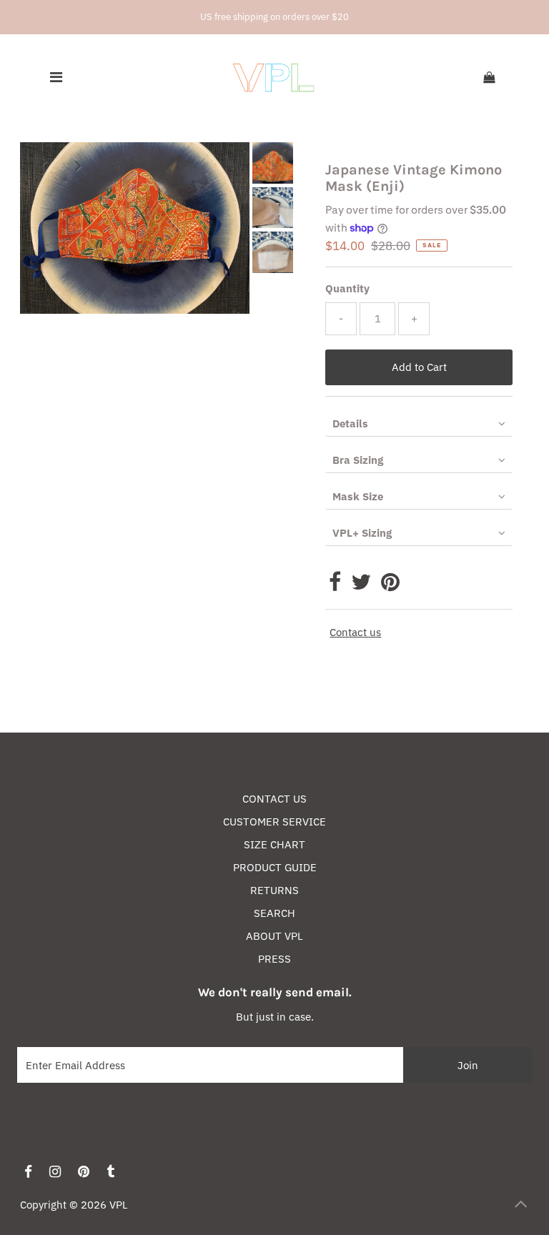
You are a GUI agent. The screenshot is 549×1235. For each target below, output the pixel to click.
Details (350, 423)
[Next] (78, 165)
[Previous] (43, 165)
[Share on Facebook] (335, 585)
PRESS (274, 959)
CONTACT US (274, 798)
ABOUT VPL (274, 936)
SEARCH (274, 913)
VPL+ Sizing (362, 533)
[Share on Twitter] (361, 585)
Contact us (355, 632)
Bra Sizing (357, 460)
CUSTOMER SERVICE (274, 821)
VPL (118, 1204)
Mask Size (357, 496)
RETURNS (274, 890)
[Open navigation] (55, 78)
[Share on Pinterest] (390, 585)
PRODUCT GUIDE (275, 867)
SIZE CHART (274, 844)
